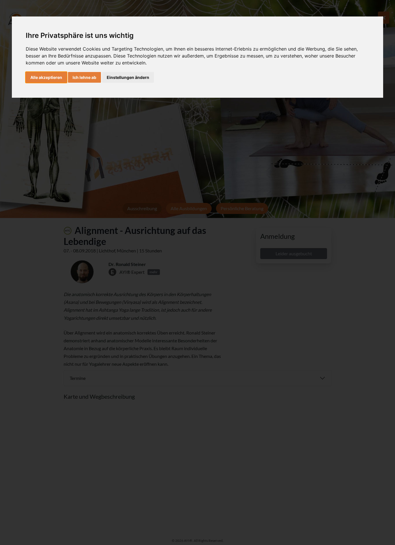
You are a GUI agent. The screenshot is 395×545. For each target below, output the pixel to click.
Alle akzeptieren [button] (46, 77)
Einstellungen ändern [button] (128, 77)
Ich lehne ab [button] (84, 77)
